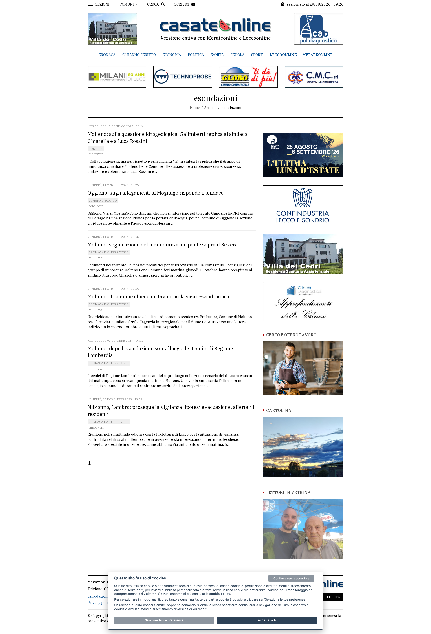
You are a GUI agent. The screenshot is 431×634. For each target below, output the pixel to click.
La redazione (99, 596)
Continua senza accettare (291, 578)
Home (195, 107)
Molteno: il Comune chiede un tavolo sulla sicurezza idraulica (158, 296)
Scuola (237, 55)
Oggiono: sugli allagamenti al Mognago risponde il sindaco (156, 192)
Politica (196, 55)
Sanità (217, 55)
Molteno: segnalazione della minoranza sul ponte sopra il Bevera (163, 244)
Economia (172, 55)
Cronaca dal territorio (109, 252)
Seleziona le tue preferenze (164, 620)
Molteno (96, 154)
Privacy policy (100, 602)
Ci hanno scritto (139, 55)
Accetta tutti (267, 620)
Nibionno (96, 428)
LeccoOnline (283, 55)
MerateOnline (318, 55)
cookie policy (219, 594)
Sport (257, 55)
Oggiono (96, 206)
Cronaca (107, 55)
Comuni (127, 4)
